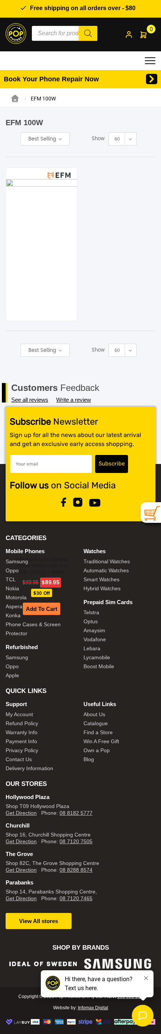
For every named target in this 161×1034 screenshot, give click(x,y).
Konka (13, 615)
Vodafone (94, 639)
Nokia (12, 588)
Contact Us (19, 759)
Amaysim (94, 630)
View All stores (38, 921)
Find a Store (98, 732)
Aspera (14, 606)
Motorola (16, 597)
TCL (11, 579)
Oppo (12, 570)
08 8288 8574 (76, 870)
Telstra (91, 612)
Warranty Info (21, 732)
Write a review (73, 400)
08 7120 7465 (76, 898)
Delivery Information (29, 768)
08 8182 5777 (76, 813)
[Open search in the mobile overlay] (64, 33)
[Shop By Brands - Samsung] (118, 963)
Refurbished (22, 647)
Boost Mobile (98, 666)
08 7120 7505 (76, 841)
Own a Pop (96, 750)
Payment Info (21, 741)
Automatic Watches (106, 570)
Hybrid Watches (102, 588)
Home (15, 98)
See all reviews (29, 400)
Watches (94, 551)
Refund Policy (22, 723)
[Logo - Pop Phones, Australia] (16, 33)
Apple (12, 675)
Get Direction (21, 813)
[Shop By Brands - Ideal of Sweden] (43, 963)
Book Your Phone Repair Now (51, 79)
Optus (90, 621)
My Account (19, 714)
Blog (88, 759)
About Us (94, 714)
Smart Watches (101, 579)
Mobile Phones (25, 551)
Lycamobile (96, 657)
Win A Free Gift (101, 741)
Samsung (17, 561)
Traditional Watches (106, 561)
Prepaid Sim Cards (108, 602)
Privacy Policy (22, 750)
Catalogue (95, 723)
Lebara (91, 648)
